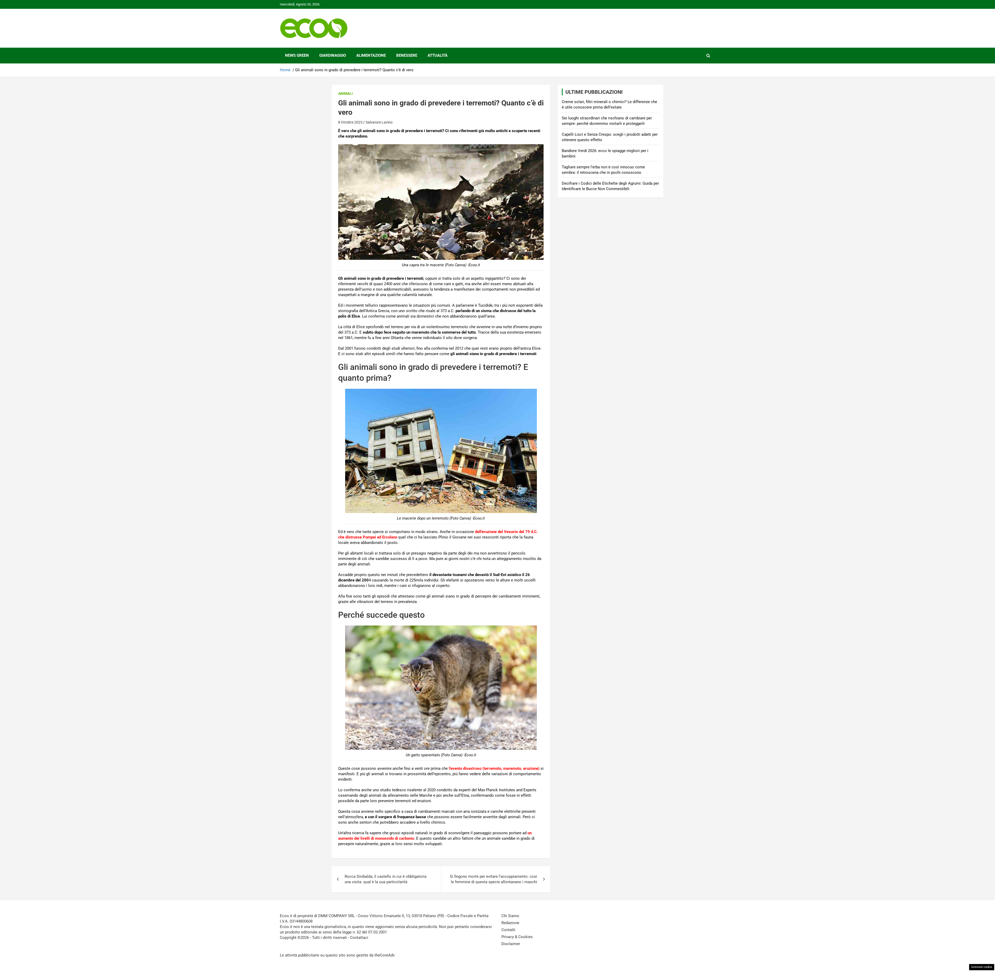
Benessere (406, 55)
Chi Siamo (510, 916)
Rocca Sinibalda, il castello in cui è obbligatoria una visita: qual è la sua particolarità (386, 879)
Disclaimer (510, 943)
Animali (345, 93)
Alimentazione (371, 55)
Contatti (508, 929)
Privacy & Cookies (517, 936)
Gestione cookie (981, 967)
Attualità (437, 55)
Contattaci (359, 937)
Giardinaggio (332, 55)
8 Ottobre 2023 (350, 122)
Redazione (510, 922)
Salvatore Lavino (379, 122)
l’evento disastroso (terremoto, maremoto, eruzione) (494, 768)
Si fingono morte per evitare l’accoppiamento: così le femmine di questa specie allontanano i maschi (493, 879)
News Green (297, 55)
